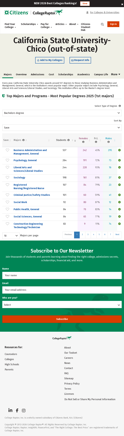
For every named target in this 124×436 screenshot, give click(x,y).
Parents (9, 369)
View (85, 3)
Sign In (113, 24)
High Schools (12, 364)
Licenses (69, 393)
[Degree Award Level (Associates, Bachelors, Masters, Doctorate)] (120, 106)
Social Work (20, 202)
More (114, 74)
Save (6, 127)
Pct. (96, 138)
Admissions (37, 74)
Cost (51, 74)
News (67, 363)
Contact (68, 368)
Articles (59, 24)
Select (7, 304)
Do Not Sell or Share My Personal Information (89, 399)
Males (108, 138)
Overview (21, 74)
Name (5, 268)
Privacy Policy (72, 383)
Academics (83, 74)
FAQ (66, 373)
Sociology (19, 177)
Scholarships (28, 24)
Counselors (11, 354)
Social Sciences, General (28, 216)
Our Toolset (70, 352)
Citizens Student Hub (85, 27)
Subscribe (62, 319)
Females (83, 138)
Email (5, 283)
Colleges (9, 359)
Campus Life (101, 74)
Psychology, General (25, 160)
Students (61, 140)
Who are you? (9, 297)
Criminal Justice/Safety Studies (32, 195)
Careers (68, 357)
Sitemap (68, 378)
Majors (18, 140)
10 (5, 235)
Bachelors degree (14, 113)
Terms (67, 388)
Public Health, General (26, 209)
